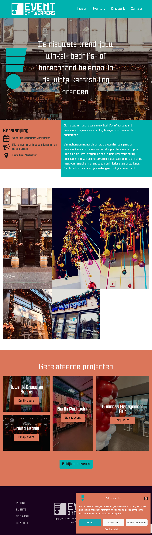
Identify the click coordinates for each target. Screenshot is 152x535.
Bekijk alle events (76, 464)
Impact (81, 9)
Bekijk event (26, 400)
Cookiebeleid (112, 529)
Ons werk (118, 9)
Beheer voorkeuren (136, 522)
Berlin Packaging (72, 409)
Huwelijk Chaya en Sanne (26, 390)
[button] (146, 498)
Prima (90, 522)
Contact (136, 9)
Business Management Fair (122, 409)
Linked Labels (26, 429)
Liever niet (113, 522)
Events (97, 9)
